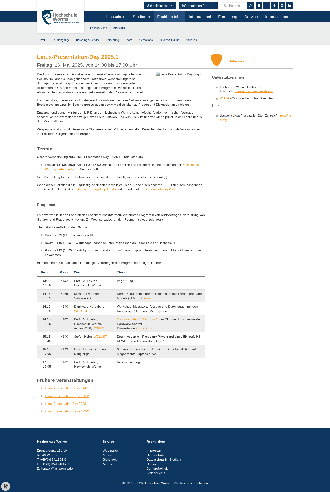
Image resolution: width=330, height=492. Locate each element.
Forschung (227, 17)
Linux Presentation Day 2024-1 (67, 388)
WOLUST (81, 311)
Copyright (153, 464)
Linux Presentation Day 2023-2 (67, 396)
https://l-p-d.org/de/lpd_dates (96, 189)
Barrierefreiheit (157, 468)
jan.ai (146, 298)
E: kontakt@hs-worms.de (55, 468)
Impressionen (277, 17)
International (200, 17)
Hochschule (114, 17)
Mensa (107, 455)
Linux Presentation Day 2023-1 (67, 403)
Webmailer (110, 450)
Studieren (141, 17)
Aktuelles (191, 40)
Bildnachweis (156, 473)
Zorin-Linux (144, 328)
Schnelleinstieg (158, 5)
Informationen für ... (196, 5)
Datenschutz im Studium (164, 459)
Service (251, 17)
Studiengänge (61, 40)
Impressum (155, 450)
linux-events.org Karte (161, 189)
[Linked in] (289, 5)
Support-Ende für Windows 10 (138, 319)
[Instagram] (282, 5)
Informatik (119, 28)
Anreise (108, 464)
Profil (43, 40)
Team (128, 40)
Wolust (224, 98)
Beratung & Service (88, 40)
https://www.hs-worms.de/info (254, 91)
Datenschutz (155, 455)
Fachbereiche (169, 17)
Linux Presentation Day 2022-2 (67, 411)
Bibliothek (110, 459)
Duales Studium (169, 40)
